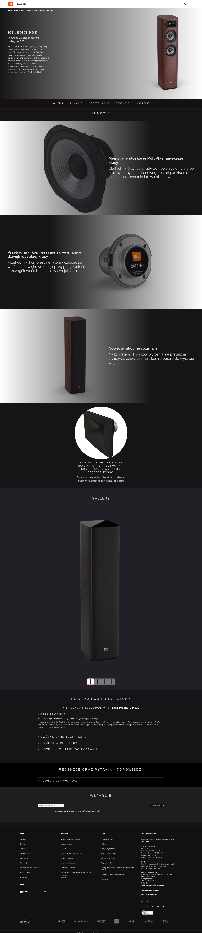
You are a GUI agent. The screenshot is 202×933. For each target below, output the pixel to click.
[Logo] (23, 4)
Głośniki (63, 878)
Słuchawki (64, 875)
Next (192, 596)
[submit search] (62, 806)
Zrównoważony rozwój (149, 890)
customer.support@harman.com (153, 885)
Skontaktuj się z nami (149, 833)
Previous (9, 596)
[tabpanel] (101, 445)
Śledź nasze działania (149, 894)
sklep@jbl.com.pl (147, 842)
